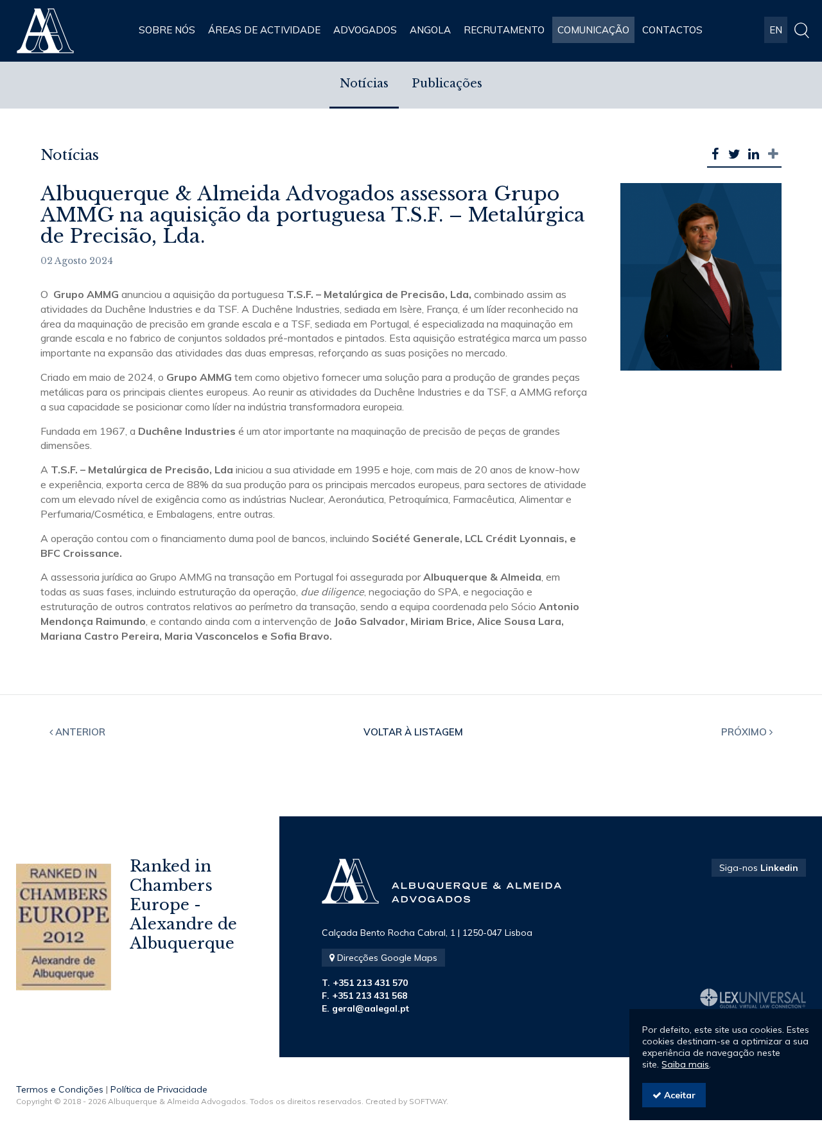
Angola (430, 30)
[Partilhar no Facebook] (715, 154)
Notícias (364, 83)
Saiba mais (685, 1064)
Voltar (413, 732)
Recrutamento (504, 30)
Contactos (672, 30)
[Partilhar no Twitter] (734, 154)
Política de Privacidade (158, 1089)
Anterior (79, 732)
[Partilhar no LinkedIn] (754, 154)
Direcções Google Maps (386, 957)
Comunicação (593, 30)
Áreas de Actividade (264, 30)
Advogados (365, 30)
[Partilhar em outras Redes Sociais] (773, 154)
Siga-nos (758, 868)
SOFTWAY (427, 1101)
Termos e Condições (59, 1089)
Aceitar (678, 1095)
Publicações (447, 83)
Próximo (745, 732)
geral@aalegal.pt (370, 1008)
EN (775, 30)
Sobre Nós (167, 30)
